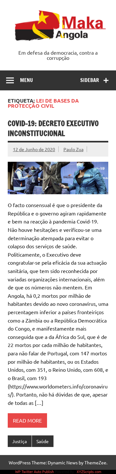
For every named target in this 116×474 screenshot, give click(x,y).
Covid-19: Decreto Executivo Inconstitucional (53, 128)
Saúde (42, 441)
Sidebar (89, 80)
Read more (27, 420)
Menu (26, 80)
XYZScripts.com (89, 471)
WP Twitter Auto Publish (34, 471)
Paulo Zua (73, 149)
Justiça (19, 441)
